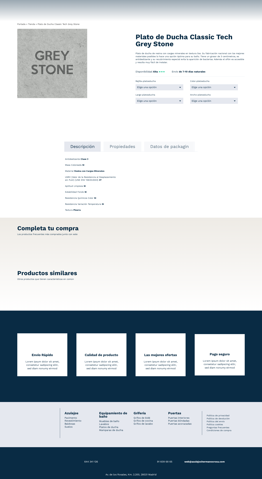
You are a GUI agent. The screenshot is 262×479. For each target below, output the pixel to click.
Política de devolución (218, 418)
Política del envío (216, 421)
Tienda (31, 24)
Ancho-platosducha (200, 95)
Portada (21, 24)
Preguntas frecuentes (218, 427)
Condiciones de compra (219, 430)
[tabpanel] (131, 186)
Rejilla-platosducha (146, 81)
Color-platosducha (199, 81)
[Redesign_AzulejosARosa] (36, 412)
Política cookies (215, 424)
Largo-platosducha (145, 95)
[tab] (82, 147)
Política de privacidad (218, 415)
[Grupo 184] (23, 4)
